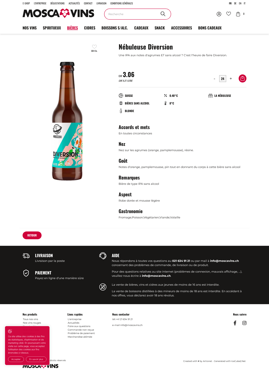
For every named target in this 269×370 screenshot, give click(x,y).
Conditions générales (121, 3)
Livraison (101, 3)
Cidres (89, 28)
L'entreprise (40, 3)
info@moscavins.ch (131, 325)
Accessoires (181, 28)
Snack (160, 28)
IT (244, 3)
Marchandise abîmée (80, 336)
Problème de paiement (81, 333)
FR (230, 3)
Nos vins (30, 28)
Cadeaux (141, 28)
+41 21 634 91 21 (124, 319)
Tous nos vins (30, 319)
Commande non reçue (81, 329)
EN (240, 3)
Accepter (16, 359)
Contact (88, 3)
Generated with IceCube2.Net (230, 361)
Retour (32, 235)
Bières (72, 28)
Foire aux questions (79, 326)
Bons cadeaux (210, 28)
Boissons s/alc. (114, 28)
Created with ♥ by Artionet (197, 361)
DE (235, 3)
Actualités (74, 3)
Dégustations (57, 3)
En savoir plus (36, 359)
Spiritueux (52, 28)
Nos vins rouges (32, 322)
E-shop (26, 3)
